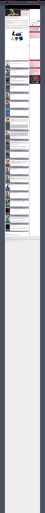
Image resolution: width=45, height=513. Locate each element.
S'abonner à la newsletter (12, 0)
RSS (39, 0)
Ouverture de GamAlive (32, 28)
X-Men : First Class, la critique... (24, 15)
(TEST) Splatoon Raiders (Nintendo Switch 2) (34, 36)
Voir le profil (8, 66)
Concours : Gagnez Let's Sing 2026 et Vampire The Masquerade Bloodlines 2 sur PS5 (34, 70)
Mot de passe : (31, 20)
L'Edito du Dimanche (32, 73)
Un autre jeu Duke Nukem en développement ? (12, 18)
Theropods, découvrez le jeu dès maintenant (34, 61)
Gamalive (7, 0)
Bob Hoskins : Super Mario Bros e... (24, 14)
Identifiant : (31, 19)
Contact (8, 0)
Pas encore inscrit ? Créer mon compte (35, 22)
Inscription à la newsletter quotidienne (35, 23)
